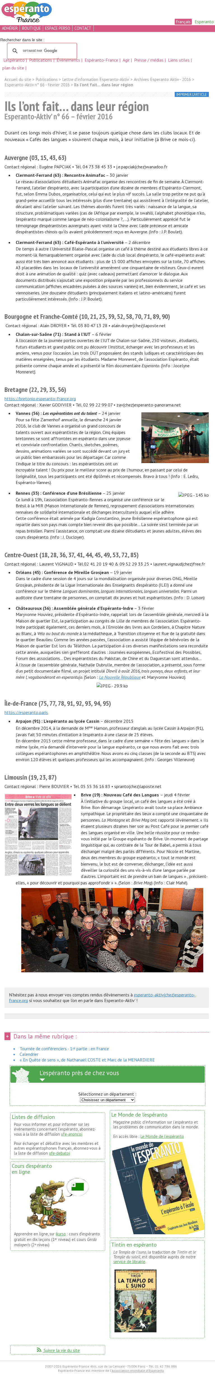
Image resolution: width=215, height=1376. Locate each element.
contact (82, 28)
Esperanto (204, 21)
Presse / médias (149, 60)
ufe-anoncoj (71, 1134)
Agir (127, 60)
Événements (69, 60)
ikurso (61, 1233)
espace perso (57, 28)
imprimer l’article (191, 94)
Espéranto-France (102, 60)
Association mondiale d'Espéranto (138, 1370)
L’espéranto (14, 60)
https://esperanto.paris (26, 712)
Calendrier (29, 1054)
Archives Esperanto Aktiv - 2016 (162, 79)
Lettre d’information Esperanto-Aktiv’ (95, 79)
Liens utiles (179, 60)
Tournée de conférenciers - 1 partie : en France (64, 1048)
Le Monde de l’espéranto (162, 1136)
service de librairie (129, 1261)
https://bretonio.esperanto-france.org (40, 398)
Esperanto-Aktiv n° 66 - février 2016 (37, 84)
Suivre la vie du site (58, 1350)
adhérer (10, 28)
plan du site (13, 68)
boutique (31, 28)
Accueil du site (17, 79)
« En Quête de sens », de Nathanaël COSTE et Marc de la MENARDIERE (87, 1060)
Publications (41, 60)
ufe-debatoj (59, 1153)
